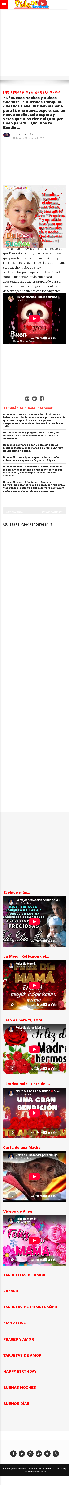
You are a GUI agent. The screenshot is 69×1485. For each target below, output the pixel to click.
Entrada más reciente (52, 512)
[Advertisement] (34, 44)
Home (6, 92)
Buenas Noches (20, 92)
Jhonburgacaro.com (34, 1471)
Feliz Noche (40, 94)
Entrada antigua (14, 512)
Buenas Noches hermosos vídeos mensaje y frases (31, 93)
